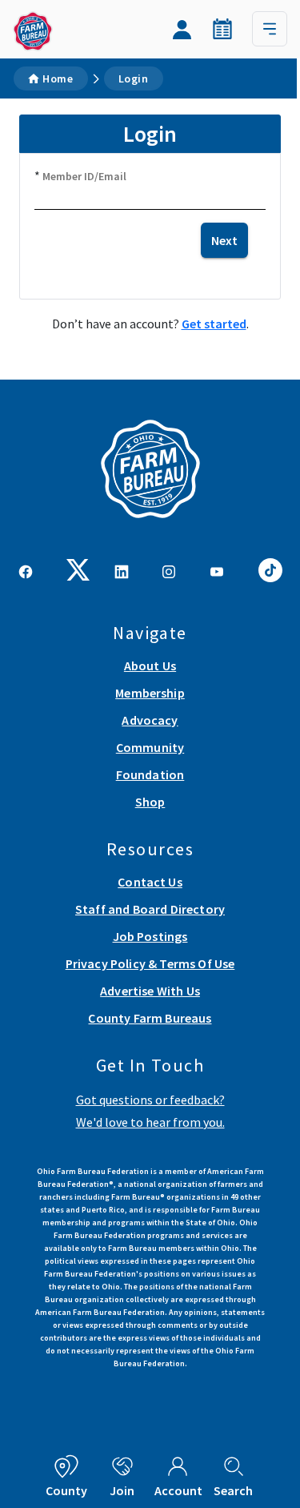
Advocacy (150, 720)
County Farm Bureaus (149, 1018)
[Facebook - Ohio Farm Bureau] (25, 570)
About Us (150, 665)
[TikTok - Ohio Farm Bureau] (270, 568)
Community (150, 747)
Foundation (150, 774)
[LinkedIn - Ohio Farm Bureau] (121, 570)
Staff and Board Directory (150, 909)
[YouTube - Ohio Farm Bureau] (216, 570)
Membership (150, 693)
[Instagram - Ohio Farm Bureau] (168, 570)
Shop (150, 802)
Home (58, 78)
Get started (214, 324)
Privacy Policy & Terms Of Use (150, 963)
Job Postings (150, 936)
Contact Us (150, 882)
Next (224, 240)
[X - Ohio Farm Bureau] (78, 569)
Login (133, 78)
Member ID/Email (84, 176)
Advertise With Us (150, 991)
